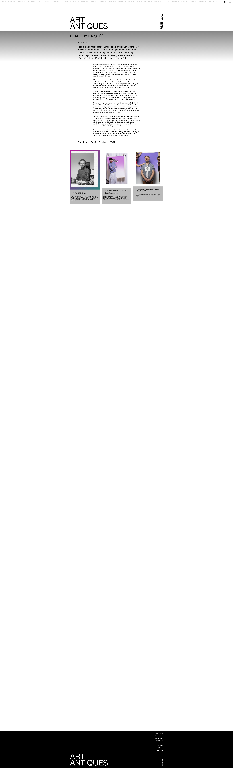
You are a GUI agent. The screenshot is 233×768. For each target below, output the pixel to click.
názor (84, 42)
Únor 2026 (167, 2)
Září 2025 (131, 2)
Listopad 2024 (57, 2)
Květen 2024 (11, 2)
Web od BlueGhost (162, 762)
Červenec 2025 (122, 2)
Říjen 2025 (139, 2)
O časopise (159, 740)
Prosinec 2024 (67, 2)
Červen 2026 (202, 2)
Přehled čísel (158, 736)
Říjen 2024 (48, 2)
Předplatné (159, 750)
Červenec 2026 (212, 2)
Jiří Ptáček (80, 42)
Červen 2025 (112, 2)
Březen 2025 (85, 2)
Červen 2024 (21, 2)
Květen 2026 (193, 2)
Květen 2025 (102, 2)
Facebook (160, 745)
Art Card (160, 743)
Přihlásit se (159, 733)
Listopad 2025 (148, 2)
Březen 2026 (175, 2)
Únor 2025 (76, 2)
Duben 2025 (94, 2)
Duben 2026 (184, 2)
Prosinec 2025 (158, 2)
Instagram (160, 747)
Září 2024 (40, 2)
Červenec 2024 (31, 2)
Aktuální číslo (158, 738)
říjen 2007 (88, 42)
